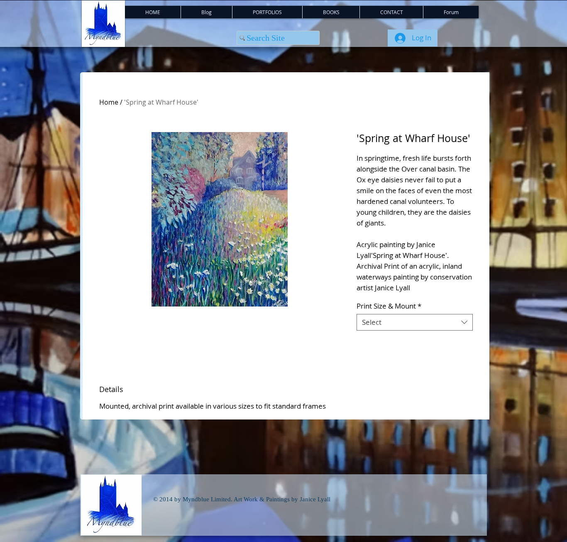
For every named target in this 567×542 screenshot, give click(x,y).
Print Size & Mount (389, 306)
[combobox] (415, 322)
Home (108, 102)
